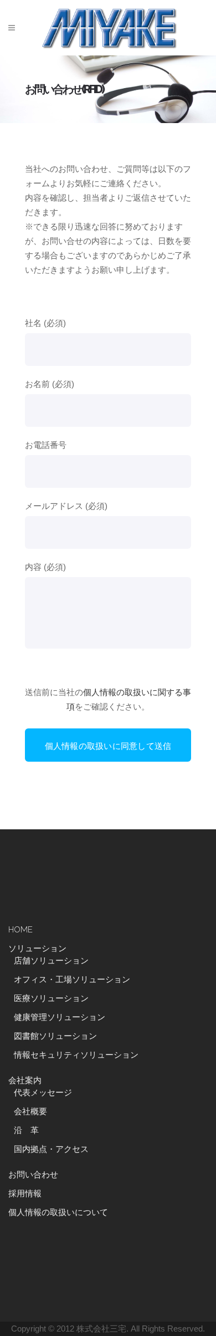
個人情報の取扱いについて (58, 1212)
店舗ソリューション (51, 961)
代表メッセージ (43, 1093)
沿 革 (30, 1130)
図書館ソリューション (55, 1036)
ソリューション (37, 948)
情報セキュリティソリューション (76, 1055)
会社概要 (30, 1111)
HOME (20, 930)
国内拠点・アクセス (51, 1149)
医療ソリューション (51, 998)
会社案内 (25, 1080)
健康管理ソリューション (59, 1017)
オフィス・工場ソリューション (72, 980)
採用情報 (25, 1194)
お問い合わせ (33, 1175)
